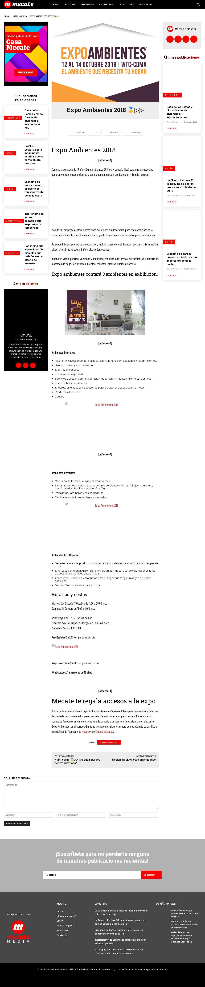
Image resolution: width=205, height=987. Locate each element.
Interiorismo (20, 16)
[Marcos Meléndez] (171, 29)
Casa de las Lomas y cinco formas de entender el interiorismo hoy (34, 118)
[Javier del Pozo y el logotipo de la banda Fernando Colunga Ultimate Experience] (162, 935)
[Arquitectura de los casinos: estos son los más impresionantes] (162, 924)
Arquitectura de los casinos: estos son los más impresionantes (184, 924)
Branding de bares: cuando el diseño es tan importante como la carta (34, 188)
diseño (9, 153)
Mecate (86, 731)
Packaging (12, 253)
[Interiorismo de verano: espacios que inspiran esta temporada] (12, 217)
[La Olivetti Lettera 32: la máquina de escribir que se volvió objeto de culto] (12, 150)
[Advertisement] (105, 203)
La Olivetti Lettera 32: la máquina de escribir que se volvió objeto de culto (34, 154)
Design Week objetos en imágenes (134, 759)
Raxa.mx (163, 969)
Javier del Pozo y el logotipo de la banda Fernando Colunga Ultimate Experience (181, 937)
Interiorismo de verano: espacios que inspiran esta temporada (34, 220)
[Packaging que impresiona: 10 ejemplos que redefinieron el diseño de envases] (12, 249)
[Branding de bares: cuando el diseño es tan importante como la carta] (12, 185)
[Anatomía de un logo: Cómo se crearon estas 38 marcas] (162, 913)
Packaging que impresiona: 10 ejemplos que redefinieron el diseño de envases (34, 254)
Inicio (7, 16)
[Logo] (19, 4)
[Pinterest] (185, 4)
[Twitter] (191, 4)
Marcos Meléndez (186, 29)
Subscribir (149, 875)
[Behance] (18, 365)
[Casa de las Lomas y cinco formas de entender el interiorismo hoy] (12, 114)
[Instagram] (179, 4)
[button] (198, 4)
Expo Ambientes (104, 731)
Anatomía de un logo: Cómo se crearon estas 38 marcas (184, 913)
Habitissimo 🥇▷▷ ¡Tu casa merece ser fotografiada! (77, 761)
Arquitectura (14, 221)
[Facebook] (173, 4)
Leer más (29, 134)
